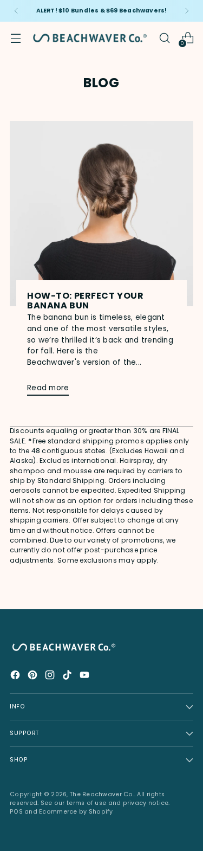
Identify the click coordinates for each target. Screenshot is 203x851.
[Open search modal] (164, 38)
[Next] (187, 11)
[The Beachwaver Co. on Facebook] (16, 676)
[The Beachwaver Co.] (90, 38)
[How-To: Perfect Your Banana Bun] (101, 213)
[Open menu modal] (15, 38)
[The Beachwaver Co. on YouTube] (85, 676)
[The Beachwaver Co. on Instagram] (50, 676)
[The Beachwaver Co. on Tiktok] (68, 676)
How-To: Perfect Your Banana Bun (85, 300)
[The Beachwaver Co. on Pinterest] (33, 676)
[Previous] (16, 11)
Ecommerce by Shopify (76, 812)
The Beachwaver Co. (102, 794)
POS (16, 812)
